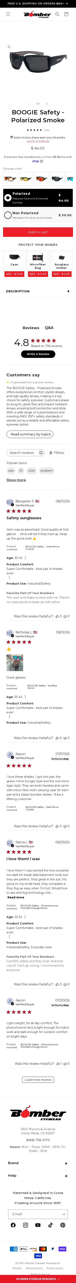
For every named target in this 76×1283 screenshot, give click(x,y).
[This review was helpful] (57, 616)
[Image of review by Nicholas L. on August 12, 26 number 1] (14, 662)
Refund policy (34, 1268)
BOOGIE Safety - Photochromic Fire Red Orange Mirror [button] (39, 907)
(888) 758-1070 (38, 1140)
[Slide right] (47, 103)
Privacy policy (55, 1268)
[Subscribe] (63, 1214)
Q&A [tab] (49, 328)
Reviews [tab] (31, 328)
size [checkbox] (11, 470)
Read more (15, 897)
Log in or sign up (38, 141)
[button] (38, 1279)
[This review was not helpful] (64, 616)
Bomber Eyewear (35, 1263)
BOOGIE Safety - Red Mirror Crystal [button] (42, 808)
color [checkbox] (31, 470)
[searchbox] (22, 452)
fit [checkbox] (20, 470)
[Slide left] (29, 103)
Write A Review (38, 354)
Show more (16, 480)
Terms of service (40, 1274)
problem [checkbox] (47, 470)
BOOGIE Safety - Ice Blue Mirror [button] (42, 686)
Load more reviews (38, 1080)
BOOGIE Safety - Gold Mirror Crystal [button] (43, 547)
